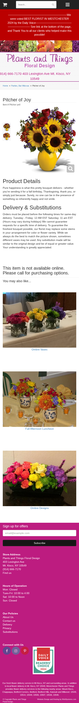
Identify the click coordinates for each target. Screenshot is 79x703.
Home (5, 86)
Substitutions (10, 631)
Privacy (7, 628)
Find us (7, 572)
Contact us (9, 620)
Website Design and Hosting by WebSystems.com (56, 699)
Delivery (7, 624)
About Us (8, 617)
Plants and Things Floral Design (39, 61)
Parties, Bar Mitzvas (20, 86)
